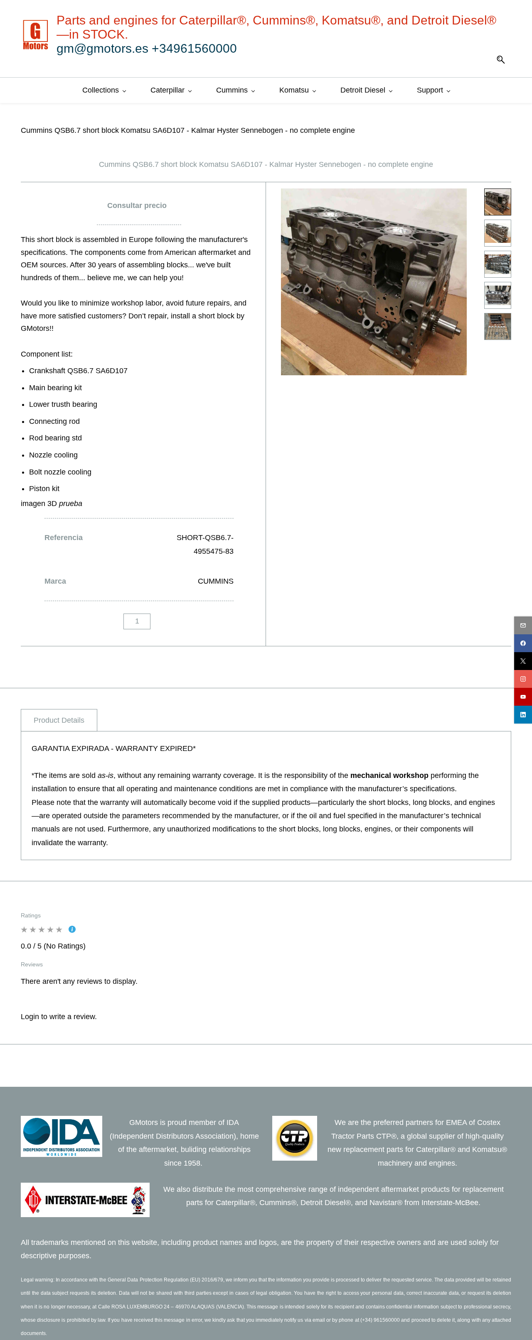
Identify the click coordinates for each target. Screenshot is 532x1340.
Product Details (59, 720)
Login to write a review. (59, 1016)
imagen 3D (40, 503)
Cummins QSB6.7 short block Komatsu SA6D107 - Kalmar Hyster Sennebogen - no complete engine (188, 130)
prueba (70, 503)
